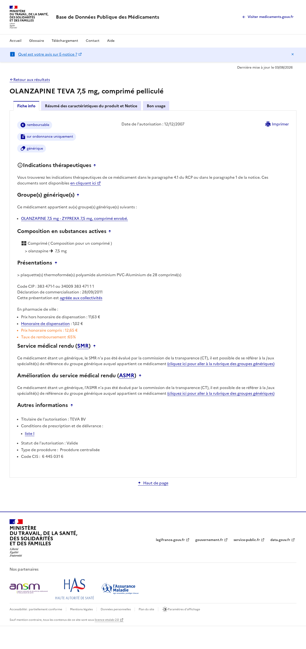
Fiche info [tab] (26, 106)
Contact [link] (92, 40)
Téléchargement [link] (65, 40)
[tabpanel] (153, 294)
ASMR (126, 375)
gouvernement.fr (209, 539)
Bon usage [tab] (156, 106)
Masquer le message (292, 54)
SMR (83, 346)
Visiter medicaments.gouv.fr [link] (271, 16)
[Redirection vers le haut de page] (95, 165)
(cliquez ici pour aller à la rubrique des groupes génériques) (220, 364)
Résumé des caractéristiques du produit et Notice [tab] (91, 106)
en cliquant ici (83, 183)
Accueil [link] (16, 40)
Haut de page (155, 483)
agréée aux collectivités (81, 298)
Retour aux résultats (31, 79)
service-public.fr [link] (247, 539)
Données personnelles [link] (116, 609)
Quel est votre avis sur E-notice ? (47, 54)
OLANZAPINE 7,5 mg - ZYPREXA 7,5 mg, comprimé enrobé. (74, 218)
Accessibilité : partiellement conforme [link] (36, 609)
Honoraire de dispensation (45, 323)
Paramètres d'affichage (184, 609)
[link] (107, 17)
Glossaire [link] (36, 40)
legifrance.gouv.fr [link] (170, 539)
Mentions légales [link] (81, 609)
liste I (29, 433)
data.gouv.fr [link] (280, 539)
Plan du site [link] (146, 609)
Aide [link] (111, 40)
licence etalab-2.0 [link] (107, 620)
